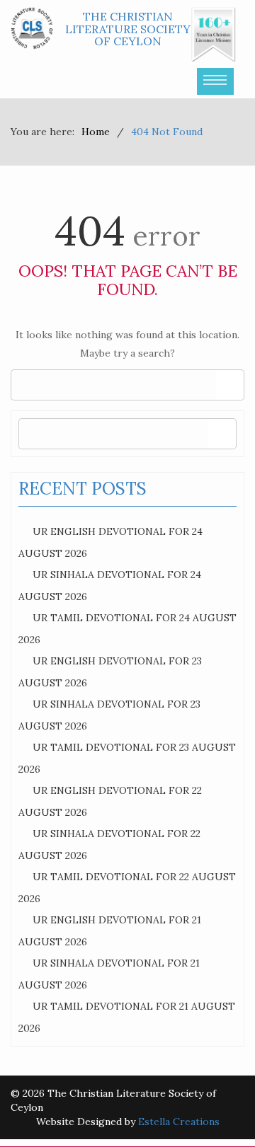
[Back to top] (215, 1107)
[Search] (230, 385)
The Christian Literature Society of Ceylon (128, 28)
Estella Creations (179, 1121)
